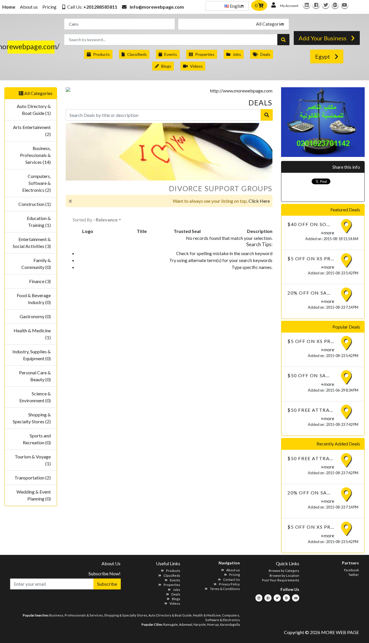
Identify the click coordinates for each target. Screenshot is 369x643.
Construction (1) (34, 204)
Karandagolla (230, 624)
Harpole (199, 624)
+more (327, 232)
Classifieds (137, 54)
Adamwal (185, 624)
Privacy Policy (229, 584)
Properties (204, 54)
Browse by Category (284, 570)
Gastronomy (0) (35, 316)
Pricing (49, 7)
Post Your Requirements (280, 580)
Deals (265, 54)
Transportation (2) (32, 477)
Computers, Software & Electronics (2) (36, 183)
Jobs (237, 54)
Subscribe (107, 584)
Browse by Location (284, 575)
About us (29, 7)
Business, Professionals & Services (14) (35, 155)
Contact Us (231, 579)
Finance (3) (40, 281)
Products (101, 54)
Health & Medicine (207, 615)
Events (170, 54)
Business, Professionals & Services (76, 615)
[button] (89, 7)
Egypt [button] (322, 56)
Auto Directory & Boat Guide (170, 615)
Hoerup (213, 624)
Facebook (351, 570)
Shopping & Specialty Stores (125, 615)
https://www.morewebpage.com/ (33, 46)
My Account (289, 5)
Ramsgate (170, 624)
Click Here (259, 201)
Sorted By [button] (95, 219)
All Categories (37, 93)
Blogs (166, 66)
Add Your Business (323, 38)
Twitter (353, 574)
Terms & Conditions (225, 589)
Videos (196, 66)
